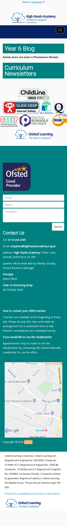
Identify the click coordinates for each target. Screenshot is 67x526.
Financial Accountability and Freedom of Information (32, 493)
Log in (28, 442)
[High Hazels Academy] (33, 17)
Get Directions (33, 428)
